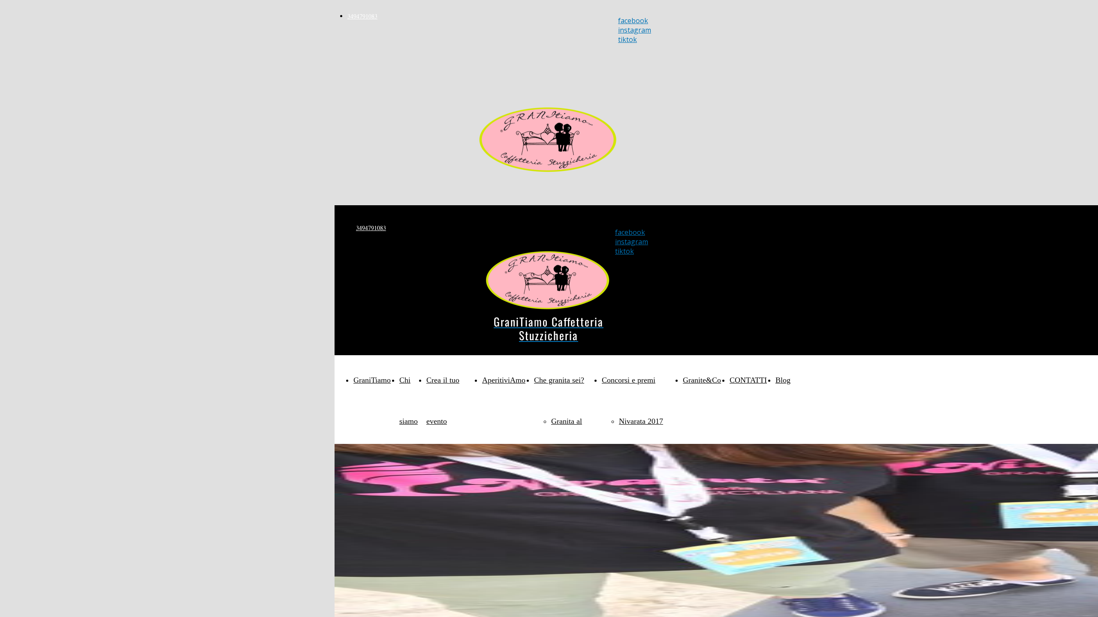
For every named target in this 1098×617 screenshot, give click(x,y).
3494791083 (362, 16)
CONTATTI (748, 380)
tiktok (627, 39)
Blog (782, 380)
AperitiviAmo (503, 380)
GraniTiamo (372, 380)
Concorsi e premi (628, 380)
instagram (634, 30)
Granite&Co (702, 380)
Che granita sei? (559, 380)
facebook (633, 20)
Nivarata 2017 (641, 421)
